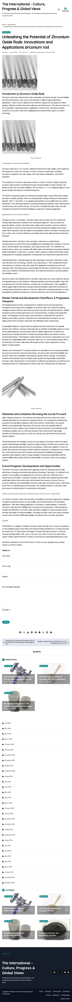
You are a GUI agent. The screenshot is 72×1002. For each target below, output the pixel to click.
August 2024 (9, 840)
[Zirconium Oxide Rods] (36, 137)
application (33, 52)
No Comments (23, 52)
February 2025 (9, 808)
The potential (51, 52)
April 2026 (8, 733)
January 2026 (9, 749)
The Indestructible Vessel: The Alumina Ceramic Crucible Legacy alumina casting (17, 706)
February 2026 (9, 744)
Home (41, 991)
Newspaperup (26, 991)
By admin (5, 52)
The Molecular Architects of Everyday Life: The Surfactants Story (52, 679)
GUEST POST (65, 999)
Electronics (66, 991)
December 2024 (10, 819)
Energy (48, 995)
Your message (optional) (11, 587)
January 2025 (9, 813)
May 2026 (8, 728)
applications (42, 52)
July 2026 (8, 723)
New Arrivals (6, 32)
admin (38, 651)
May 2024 (8, 856)
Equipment (55, 995)
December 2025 (10, 755)
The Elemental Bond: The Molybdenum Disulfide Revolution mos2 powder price (48, 936)
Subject (5, 576)
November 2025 (10, 760)
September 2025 (10, 771)
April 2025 (8, 797)
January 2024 (9, 872)
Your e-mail (6, 566)
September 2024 (10, 835)
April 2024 (8, 861)
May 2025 (8, 792)
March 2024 (8, 867)
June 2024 (8, 851)
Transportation (65, 995)
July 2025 (8, 781)
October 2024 (9, 829)
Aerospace (48, 991)
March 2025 (8, 803)
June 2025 (8, 787)
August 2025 (9, 776)
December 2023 (10, 877)
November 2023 (10, 882)
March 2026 (8, 739)
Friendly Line (6, 953)
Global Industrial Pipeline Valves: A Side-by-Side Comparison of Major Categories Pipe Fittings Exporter (18, 679)
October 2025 (9, 765)
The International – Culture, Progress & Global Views (18, 968)
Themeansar (6, 994)
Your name (6, 556)
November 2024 (10, 824)
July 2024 (8, 845)
